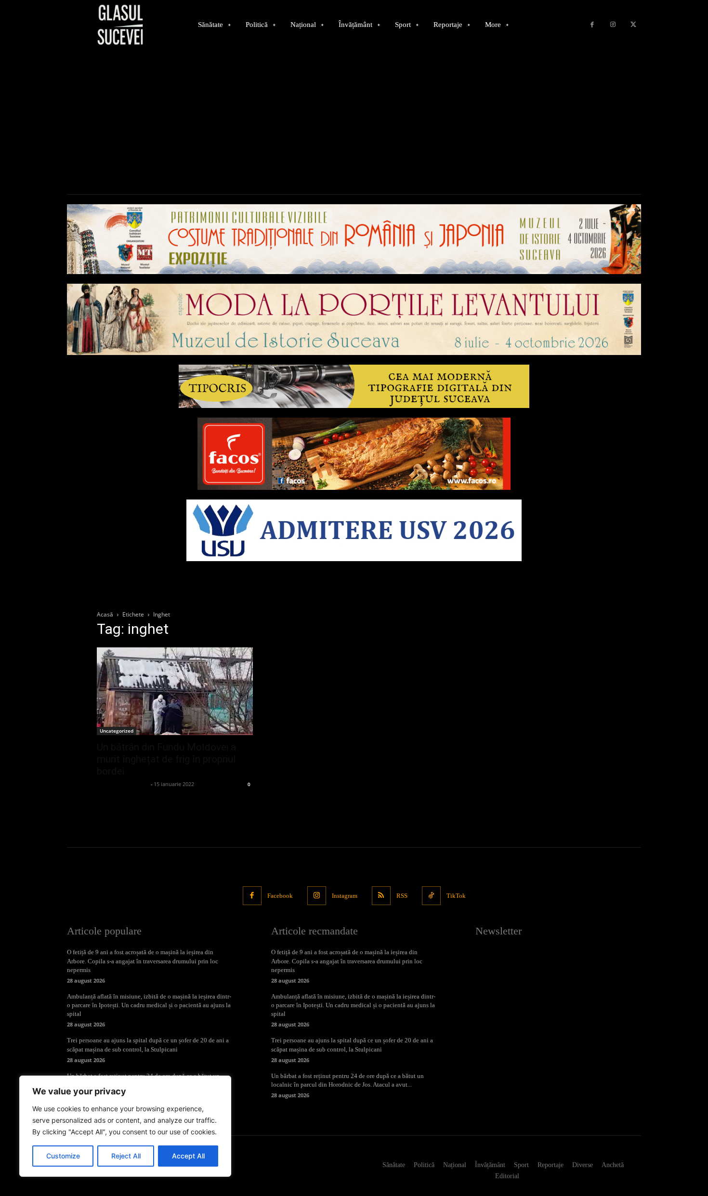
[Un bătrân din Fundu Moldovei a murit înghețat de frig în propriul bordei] (175, 691)
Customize (63, 1156)
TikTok (456, 895)
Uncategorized (116, 730)
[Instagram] (613, 25)
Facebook (280, 895)
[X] (633, 25)
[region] (125, 1126)
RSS (401, 895)
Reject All (126, 1156)
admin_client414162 (122, 784)
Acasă (105, 614)
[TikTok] (431, 895)
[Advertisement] (354, 121)
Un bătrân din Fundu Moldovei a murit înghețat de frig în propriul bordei (166, 759)
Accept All (188, 1156)
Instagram (344, 895)
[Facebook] (592, 25)
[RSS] (381, 895)
